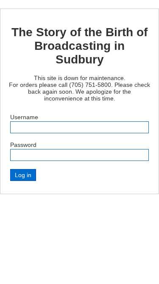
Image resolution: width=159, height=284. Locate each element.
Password (23, 144)
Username (24, 117)
